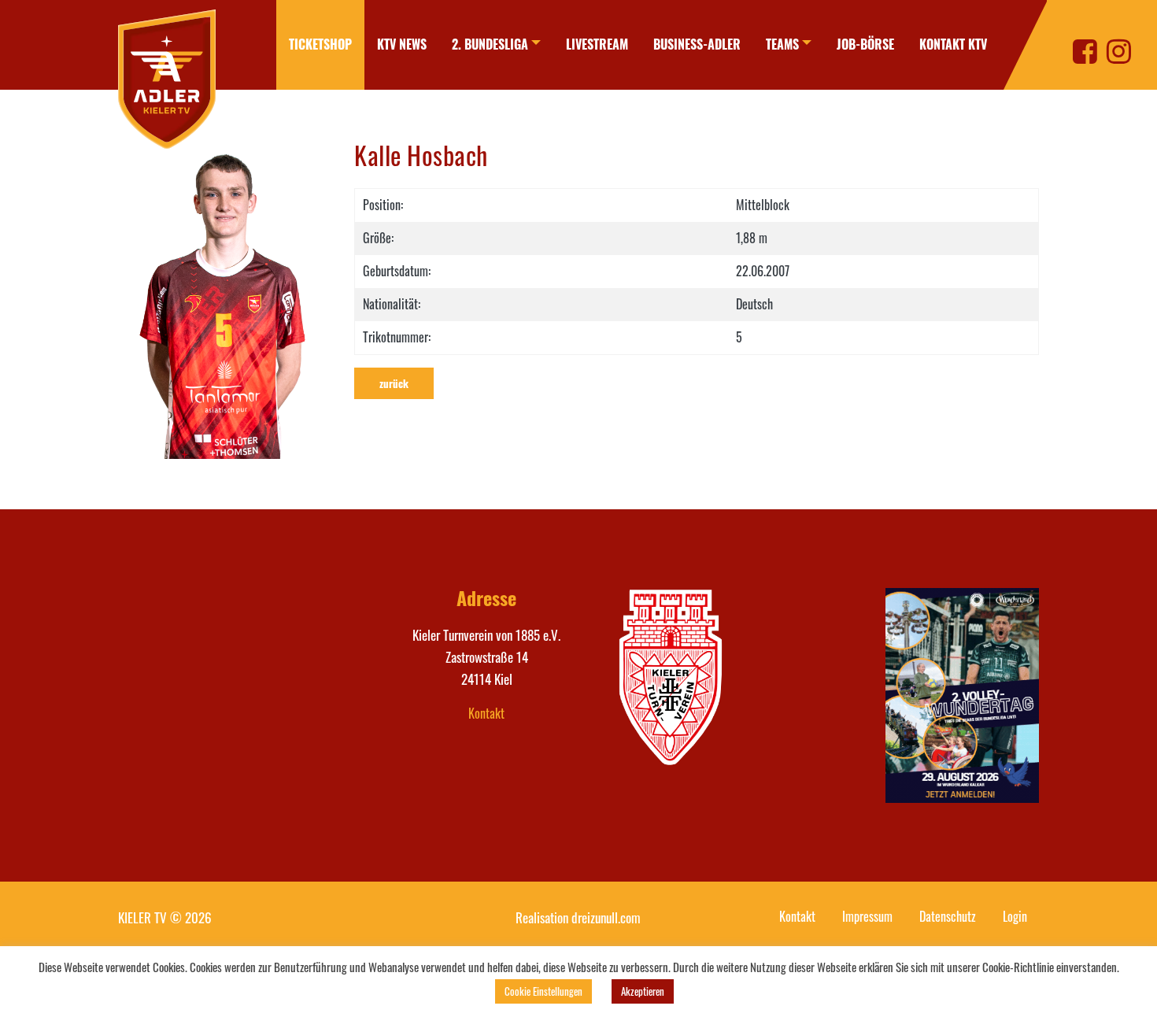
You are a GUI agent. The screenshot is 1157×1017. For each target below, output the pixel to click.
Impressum (867, 916)
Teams (782, 44)
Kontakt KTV (953, 44)
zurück (393, 383)
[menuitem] (320, 45)
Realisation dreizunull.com (578, 917)
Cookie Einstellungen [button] (543, 991)
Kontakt (486, 713)
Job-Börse (865, 44)
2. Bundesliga (490, 44)
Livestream (597, 44)
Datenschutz (947, 916)
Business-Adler (697, 44)
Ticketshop (320, 44)
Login (1015, 916)
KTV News (402, 44)
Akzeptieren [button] (642, 991)
